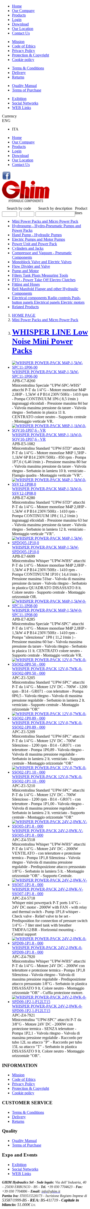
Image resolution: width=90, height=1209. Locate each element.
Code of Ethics (24, 46)
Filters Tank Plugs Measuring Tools (40, 275)
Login (17, 19)
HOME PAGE (24, 315)
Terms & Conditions (28, 68)
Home (17, 6)
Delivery (19, 72)
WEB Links (21, 107)
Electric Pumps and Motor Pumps (38, 239)
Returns (18, 77)
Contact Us (21, 33)
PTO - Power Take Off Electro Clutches (44, 280)
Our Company (23, 10)
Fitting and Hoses (26, 284)
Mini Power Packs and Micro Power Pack (45, 221)
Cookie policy (23, 59)
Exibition (19, 98)
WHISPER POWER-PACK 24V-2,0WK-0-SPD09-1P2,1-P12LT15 (47, 1008)
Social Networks (25, 103)
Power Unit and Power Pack (34, 244)
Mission (18, 41)
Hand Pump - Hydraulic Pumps (37, 235)
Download (20, 24)
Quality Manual (24, 85)
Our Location (22, 28)
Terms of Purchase (26, 90)
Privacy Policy (23, 50)
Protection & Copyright (30, 55)
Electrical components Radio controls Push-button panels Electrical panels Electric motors (48, 300)
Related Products (25, 307)
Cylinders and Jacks (28, 248)
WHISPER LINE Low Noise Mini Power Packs (50, 341)
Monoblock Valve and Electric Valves (42, 262)
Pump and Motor (25, 271)
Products (19, 15)
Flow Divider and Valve (31, 266)
